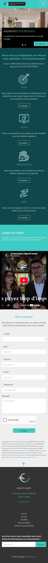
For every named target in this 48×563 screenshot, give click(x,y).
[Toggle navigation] (43, 3)
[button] (22, 45)
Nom (5, 346)
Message (5, 396)
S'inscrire (41, 544)
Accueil (24, 513)
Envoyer (24, 430)
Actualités (24, 519)
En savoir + (32, 44)
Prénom (6, 359)
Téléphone (7, 384)
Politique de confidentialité (24, 525)
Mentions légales (24, 522)
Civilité (6, 333)
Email (5, 372)
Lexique (24, 516)
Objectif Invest (30, 556)
